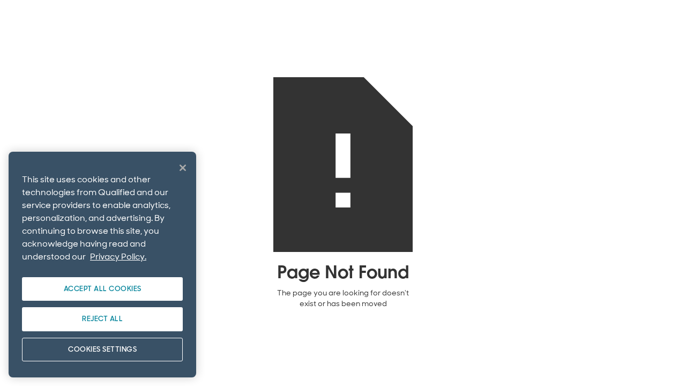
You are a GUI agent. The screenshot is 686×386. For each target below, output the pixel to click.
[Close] (183, 168)
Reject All (102, 318)
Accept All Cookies (102, 288)
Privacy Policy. (118, 256)
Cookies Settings (102, 349)
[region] (102, 264)
